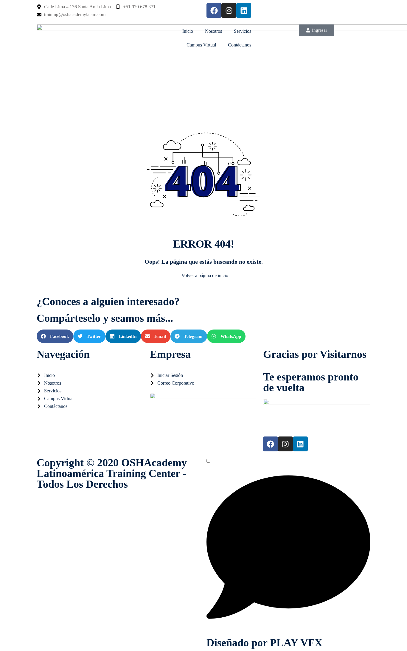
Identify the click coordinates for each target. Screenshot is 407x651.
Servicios (242, 31)
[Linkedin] (243, 10)
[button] (55, 336)
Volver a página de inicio (204, 275)
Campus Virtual (201, 44)
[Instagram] (228, 10)
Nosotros (213, 31)
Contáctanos (239, 44)
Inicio (187, 31)
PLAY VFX (296, 643)
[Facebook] (213, 10)
